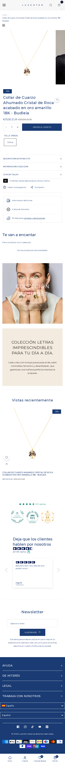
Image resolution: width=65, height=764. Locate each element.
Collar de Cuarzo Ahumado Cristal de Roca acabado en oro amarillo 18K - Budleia (27, 473)
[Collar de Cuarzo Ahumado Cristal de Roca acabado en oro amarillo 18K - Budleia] (32, 438)
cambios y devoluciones (34, 218)
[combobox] (32, 706)
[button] (57, 99)
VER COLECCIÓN (31, 306)
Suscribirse (31, 632)
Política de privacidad (41, 646)
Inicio (4, 15)
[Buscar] (50, 5)
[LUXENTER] (32, 5)
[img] (34, 548)
